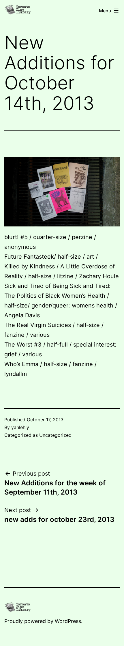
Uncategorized (55, 435)
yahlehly (20, 427)
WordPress (68, 621)
